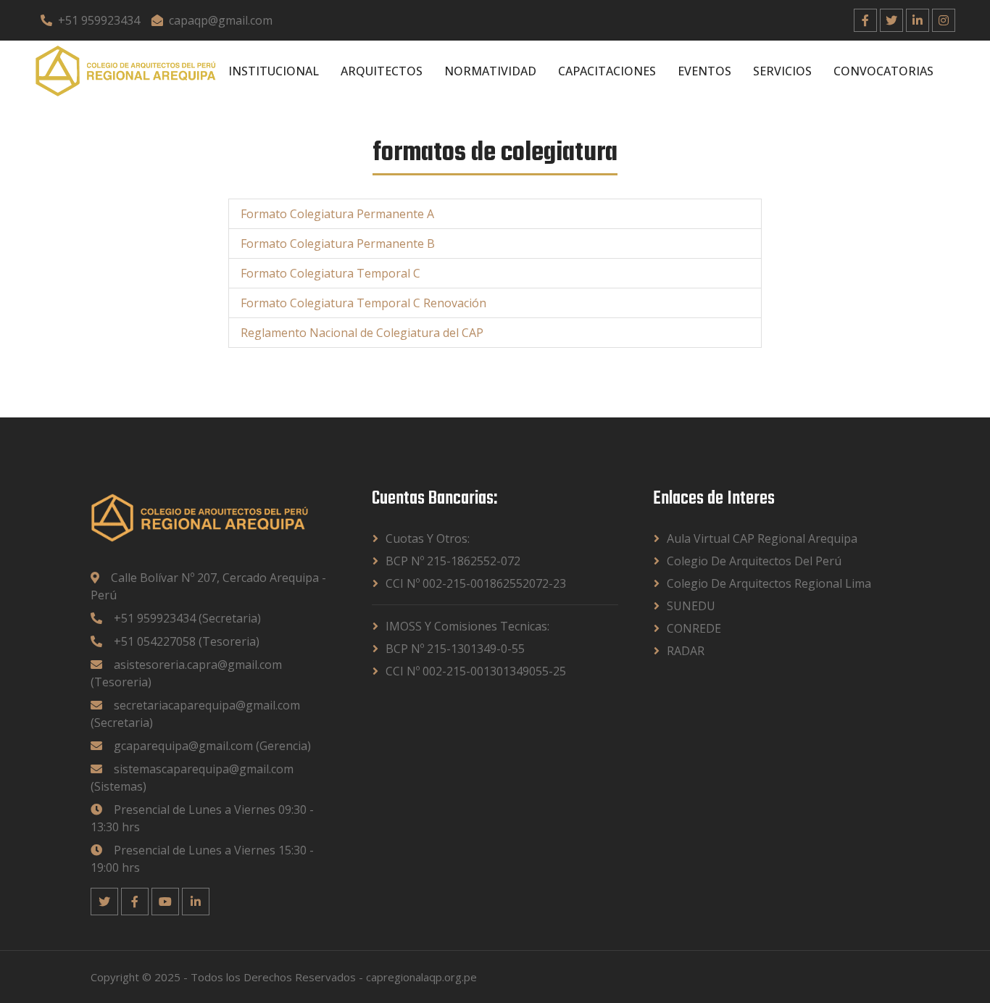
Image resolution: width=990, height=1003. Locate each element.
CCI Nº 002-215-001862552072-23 (476, 583)
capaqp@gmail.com (221, 20)
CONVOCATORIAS (883, 71)
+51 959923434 (99, 20)
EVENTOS (704, 71)
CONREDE (694, 628)
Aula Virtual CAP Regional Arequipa (762, 538)
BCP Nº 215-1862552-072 (453, 561)
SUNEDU (691, 606)
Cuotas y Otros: (428, 538)
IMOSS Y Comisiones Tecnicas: (467, 626)
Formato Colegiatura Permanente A (337, 214)
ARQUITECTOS (382, 71)
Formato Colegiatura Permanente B (338, 243)
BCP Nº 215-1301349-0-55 (455, 649)
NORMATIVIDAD (490, 71)
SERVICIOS (782, 71)
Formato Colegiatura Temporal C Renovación (363, 303)
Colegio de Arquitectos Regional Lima (769, 583)
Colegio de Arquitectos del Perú (754, 561)
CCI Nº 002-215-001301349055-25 (476, 671)
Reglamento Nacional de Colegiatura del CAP (362, 333)
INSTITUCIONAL (273, 71)
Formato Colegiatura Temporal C (330, 273)
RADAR (685, 651)
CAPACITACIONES (607, 71)
